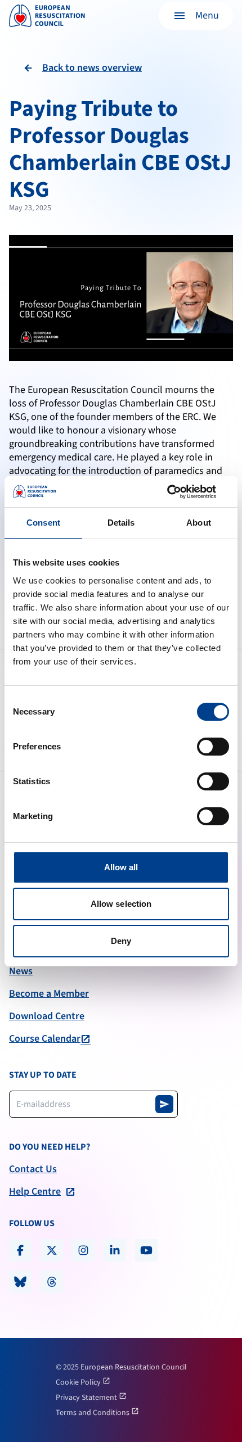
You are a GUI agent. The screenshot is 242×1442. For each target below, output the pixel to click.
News (21, 971)
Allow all (121, 867)
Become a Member (49, 994)
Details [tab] (121, 522)
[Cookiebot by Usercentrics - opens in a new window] (180, 492)
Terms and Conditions (93, 1412)
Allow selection (121, 903)
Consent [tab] (43, 522)
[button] (196, 16)
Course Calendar (44, 1039)
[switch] (213, 747)
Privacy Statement (87, 1397)
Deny (121, 941)
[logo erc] (47, 15)
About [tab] (198, 522)
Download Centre (46, 1016)
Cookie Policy (79, 1382)
